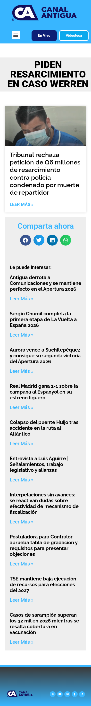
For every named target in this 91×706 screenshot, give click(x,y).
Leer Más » (21, 204)
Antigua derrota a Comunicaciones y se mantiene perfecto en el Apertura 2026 (45, 283)
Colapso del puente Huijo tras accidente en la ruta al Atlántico (44, 428)
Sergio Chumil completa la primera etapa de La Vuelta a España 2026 (43, 319)
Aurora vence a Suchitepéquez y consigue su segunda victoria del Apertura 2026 (45, 355)
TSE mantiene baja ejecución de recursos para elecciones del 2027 (43, 584)
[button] (16, 35)
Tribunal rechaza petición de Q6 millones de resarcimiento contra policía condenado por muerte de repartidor (45, 173)
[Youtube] (60, 694)
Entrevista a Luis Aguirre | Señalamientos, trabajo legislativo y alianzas (39, 464)
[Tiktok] (82, 694)
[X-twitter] (53, 694)
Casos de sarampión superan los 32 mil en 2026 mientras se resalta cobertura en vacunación (44, 623)
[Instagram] (67, 694)
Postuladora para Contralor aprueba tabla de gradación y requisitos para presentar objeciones (43, 545)
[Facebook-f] (75, 694)
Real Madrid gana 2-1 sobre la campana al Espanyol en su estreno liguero (44, 392)
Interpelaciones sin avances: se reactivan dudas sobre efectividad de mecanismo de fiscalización (44, 503)
